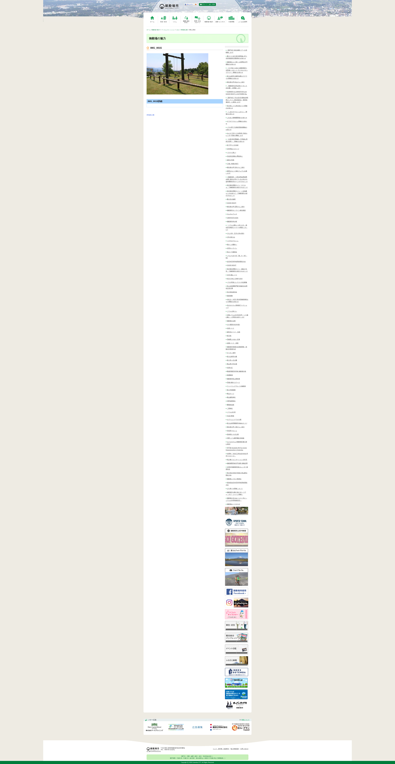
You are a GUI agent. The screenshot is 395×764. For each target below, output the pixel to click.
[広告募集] (197, 727)
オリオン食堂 (231, 353)
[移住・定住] (236, 630)
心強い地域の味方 (232, 164)
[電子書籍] (236, 699)
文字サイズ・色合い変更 (208, 4)
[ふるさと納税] (236, 665)
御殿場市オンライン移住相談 (236, 210)
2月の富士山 (231, 237)
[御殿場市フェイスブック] (236, 595)
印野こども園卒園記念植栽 (235, 438)
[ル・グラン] (241, 727)
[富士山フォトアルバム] (236, 566)
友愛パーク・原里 (232, 343)
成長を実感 (230, 160)
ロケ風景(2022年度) (233, 324)
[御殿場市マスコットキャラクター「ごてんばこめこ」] (236, 618)
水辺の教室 (230, 416)
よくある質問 (242, 22)
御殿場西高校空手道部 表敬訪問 (237, 463)
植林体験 (230, 296)
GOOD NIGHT (231, 203)
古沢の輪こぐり (232, 275)
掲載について (245, 720)
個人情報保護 (235, 749)
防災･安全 (163, 22)
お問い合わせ (244, 749)
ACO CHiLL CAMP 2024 (234, 278)
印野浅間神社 (231, 401)
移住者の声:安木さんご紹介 (236, 167)
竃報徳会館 (230, 405)
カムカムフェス (232, 214)
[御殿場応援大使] (236, 514)
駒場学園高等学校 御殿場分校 (236, 371)
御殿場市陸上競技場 (233, 379)
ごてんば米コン (232, 311)
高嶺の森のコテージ (233, 382)
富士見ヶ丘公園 (232, 360)
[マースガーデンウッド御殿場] (154, 727)
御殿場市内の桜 (232, 221)
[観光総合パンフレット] (236, 642)
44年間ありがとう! (233, 149)
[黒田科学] (219, 727)
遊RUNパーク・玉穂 (233, 332)
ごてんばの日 (231, 412)
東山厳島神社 (231, 397)
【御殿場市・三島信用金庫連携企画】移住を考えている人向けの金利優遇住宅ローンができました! (237, 179)
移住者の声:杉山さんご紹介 (236, 82)
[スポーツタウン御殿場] (236, 526)
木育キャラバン (232, 248)
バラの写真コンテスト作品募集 (237, 282)
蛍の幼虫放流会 (232, 292)
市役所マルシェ (232, 430)
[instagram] (236, 607)
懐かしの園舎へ (232, 244)
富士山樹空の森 (232, 356)
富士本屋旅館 (231, 390)
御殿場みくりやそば (233, 504)
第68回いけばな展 (233, 434)
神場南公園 (150, 115)
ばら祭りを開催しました (235, 488)
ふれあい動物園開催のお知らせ (237, 117)
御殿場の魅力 (208, 22)
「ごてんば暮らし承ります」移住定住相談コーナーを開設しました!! (236, 227)
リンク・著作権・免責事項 (221, 749)
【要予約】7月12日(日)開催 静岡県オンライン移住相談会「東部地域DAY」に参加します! (237, 100)
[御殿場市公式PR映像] (236, 546)
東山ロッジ (230, 393)
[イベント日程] (236, 654)
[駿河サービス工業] (176, 727)
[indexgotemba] (236, 675)
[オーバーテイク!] (236, 709)
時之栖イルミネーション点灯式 (237, 459)
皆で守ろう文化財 (232, 145)
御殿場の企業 (231, 321)
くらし (175, 22)
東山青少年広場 (232, 364)
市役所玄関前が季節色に (235, 156)
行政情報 (231, 22)
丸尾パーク (230, 328)
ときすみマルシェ (232, 241)
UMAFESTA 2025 (232, 218)
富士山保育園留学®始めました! (237, 423)
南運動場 (230, 375)
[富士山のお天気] (236, 687)
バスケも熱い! (231, 152)
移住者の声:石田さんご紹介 (236, 206)
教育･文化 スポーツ (197, 21)
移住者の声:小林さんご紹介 (236, 427)
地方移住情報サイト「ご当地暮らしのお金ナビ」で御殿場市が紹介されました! (236, 193)
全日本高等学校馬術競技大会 (236, 261)
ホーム (152, 22)
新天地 (229, 336)
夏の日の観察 (231, 199)
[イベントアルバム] (236, 585)
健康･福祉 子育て (186, 21)
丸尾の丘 (230, 367)
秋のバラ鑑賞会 (232, 252)
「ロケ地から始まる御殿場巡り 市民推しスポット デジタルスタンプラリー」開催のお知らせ (237, 70)
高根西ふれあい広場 (233, 339)
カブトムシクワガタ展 (234, 419)
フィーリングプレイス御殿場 (236, 386)
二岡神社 (230, 408)
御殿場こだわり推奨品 (234, 479)
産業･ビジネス (220, 22)
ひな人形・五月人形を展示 (235, 233)
